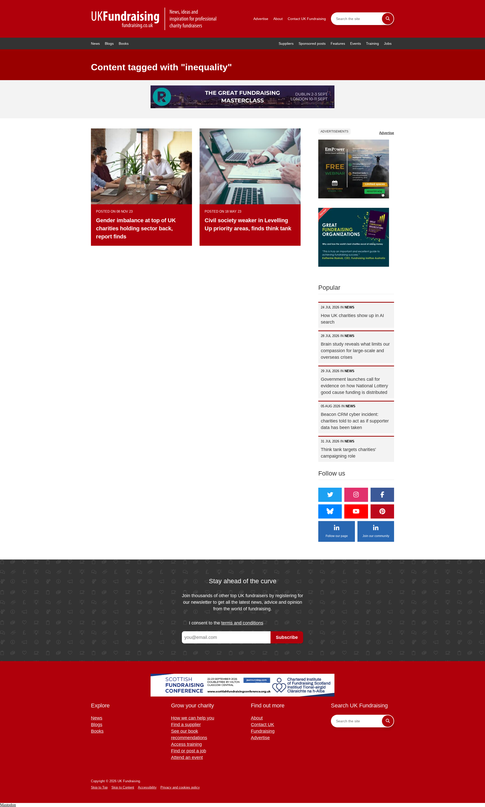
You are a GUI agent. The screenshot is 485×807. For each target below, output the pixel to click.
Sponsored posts (312, 43)
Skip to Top (99, 787)
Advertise (260, 19)
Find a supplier (186, 724)
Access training (186, 744)
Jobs (388, 43)
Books (124, 43)
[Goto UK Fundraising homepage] (154, 19)
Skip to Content (122, 787)
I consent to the (226, 622)
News (95, 43)
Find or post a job (188, 750)
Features (338, 43)
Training (372, 43)
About (278, 19)
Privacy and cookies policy (180, 787)
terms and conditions (242, 622)
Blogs (109, 43)
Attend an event (187, 757)
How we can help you (192, 718)
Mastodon (8, 805)
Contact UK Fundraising (307, 19)
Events (355, 43)
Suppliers (286, 43)
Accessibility (147, 787)
